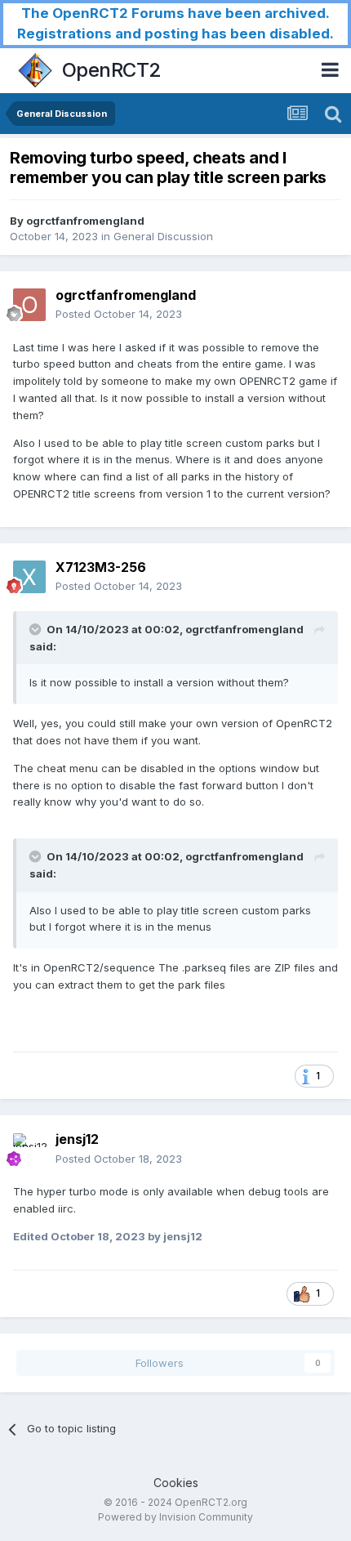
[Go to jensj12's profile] (29, 1149)
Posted (119, 313)
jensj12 (77, 1139)
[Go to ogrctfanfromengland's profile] (29, 304)
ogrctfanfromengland (85, 220)
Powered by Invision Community (175, 1517)
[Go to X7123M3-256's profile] (29, 577)
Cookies (175, 1483)
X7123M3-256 (101, 567)
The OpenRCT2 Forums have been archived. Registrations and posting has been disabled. (175, 23)
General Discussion (163, 236)
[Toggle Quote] (36, 629)
